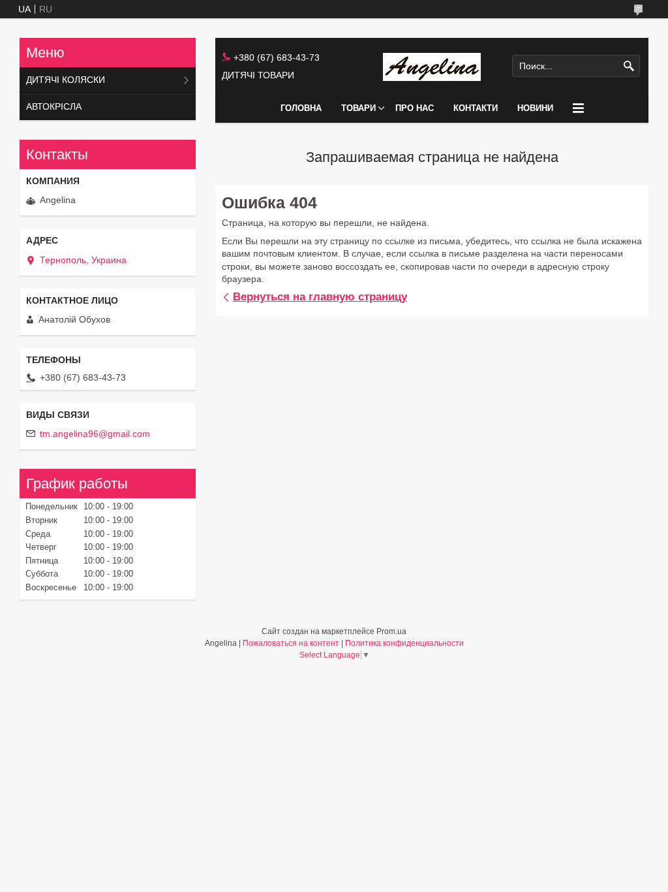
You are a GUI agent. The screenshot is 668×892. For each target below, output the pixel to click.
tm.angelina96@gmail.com (95, 433)
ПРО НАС (414, 108)
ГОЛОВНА (301, 108)
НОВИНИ (535, 108)
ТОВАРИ (358, 108)
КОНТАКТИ (475, 108)
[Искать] (628, 66)
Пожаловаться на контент (291, 643)
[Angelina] (432, 66)
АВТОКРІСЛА (54, 106)
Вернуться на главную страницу (320, 297)
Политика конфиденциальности (404, 643)
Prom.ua (391, 631)
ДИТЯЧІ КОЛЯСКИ (65, 79)
